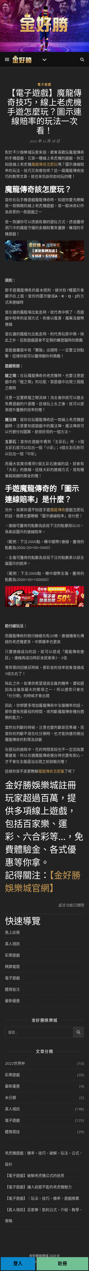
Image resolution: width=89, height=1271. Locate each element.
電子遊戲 (44, 84)
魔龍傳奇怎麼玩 (44, 164)
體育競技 (12, 1131)
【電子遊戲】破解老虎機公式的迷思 (34, 1175)
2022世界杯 (15, 1063)
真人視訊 (12, 943)
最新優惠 (12, 1000)
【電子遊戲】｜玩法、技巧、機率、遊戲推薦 (42, 1198)
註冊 (62, 1263)
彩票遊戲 (12, 955)
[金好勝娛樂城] (44, 22)
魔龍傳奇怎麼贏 (51, 771)
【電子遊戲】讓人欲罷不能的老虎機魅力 (38, 1186)
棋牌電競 (12, 966)
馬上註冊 (12, 932)
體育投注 (12, 989)
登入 (18, 1263)
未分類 (10, 1097)
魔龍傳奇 (57, 509)
